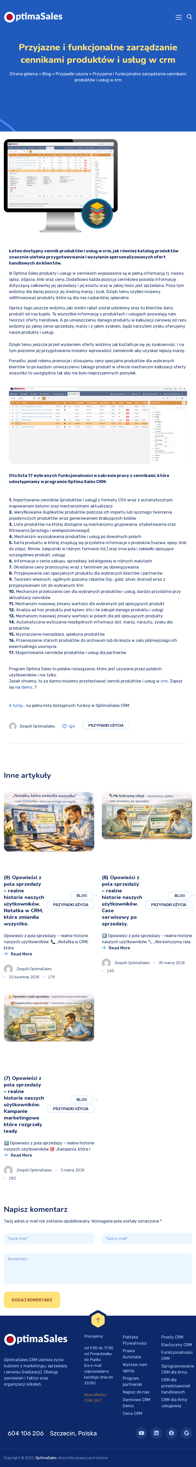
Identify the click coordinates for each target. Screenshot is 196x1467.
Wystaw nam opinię (135, 1367)
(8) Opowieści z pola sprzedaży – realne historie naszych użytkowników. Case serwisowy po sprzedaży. (122, 900)
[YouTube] (141, 1433)
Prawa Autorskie (132, 1353)
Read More (21, 954)
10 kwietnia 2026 (24, 977)
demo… (27, 687)
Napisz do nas (136, 1392)
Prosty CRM (172, 1337)
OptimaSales (46, 1458)
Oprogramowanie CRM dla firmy (177, 1369)
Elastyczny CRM (176, 1344)
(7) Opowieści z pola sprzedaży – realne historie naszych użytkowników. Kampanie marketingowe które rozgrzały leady (24, 1105)
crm (164, 681)
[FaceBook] (171, 1433)
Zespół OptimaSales (37, 726)
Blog (46, 73)
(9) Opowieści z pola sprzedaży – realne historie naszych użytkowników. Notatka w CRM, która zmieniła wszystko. (24, 900)
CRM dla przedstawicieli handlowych (175, 1386)
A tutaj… (17, 705)
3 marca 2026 (72, 1170)
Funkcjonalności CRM (177, 1355)
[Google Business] (186, 1433)
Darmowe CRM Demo (136, 1402)
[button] (10, 1457)
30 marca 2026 (171, 962)
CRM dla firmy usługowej (174, 1402)
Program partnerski (132, 1381)
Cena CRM (132, 1413)
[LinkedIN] (156, 1433)
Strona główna (24, 73)
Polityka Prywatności (135, 1340)
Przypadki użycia (72, 73)
